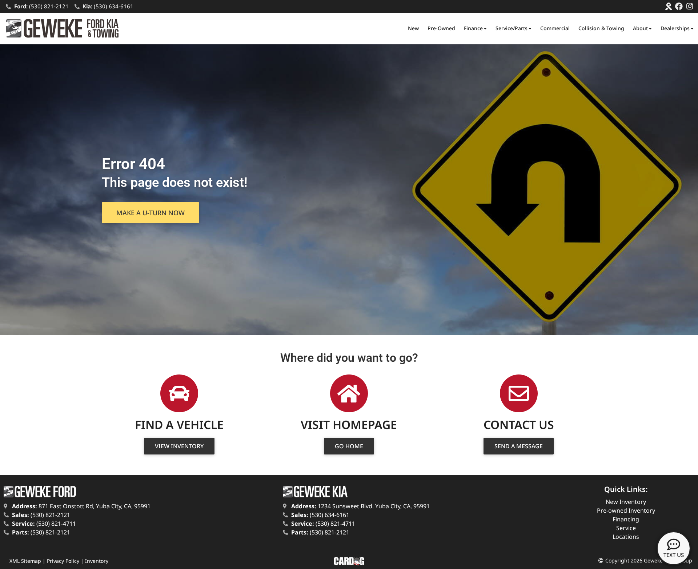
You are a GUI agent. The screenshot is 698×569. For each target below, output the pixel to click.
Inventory (96, 560)
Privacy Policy (63, 560)
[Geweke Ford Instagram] (689, 6)
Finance (473, 28)
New (413, 28)
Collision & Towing (601, 28)
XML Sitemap (25, 560)
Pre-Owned (441, 28)
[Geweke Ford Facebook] (679, 6)
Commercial (555, 28)
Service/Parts (511, 28)
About (640, 28)
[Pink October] (668, 6)
